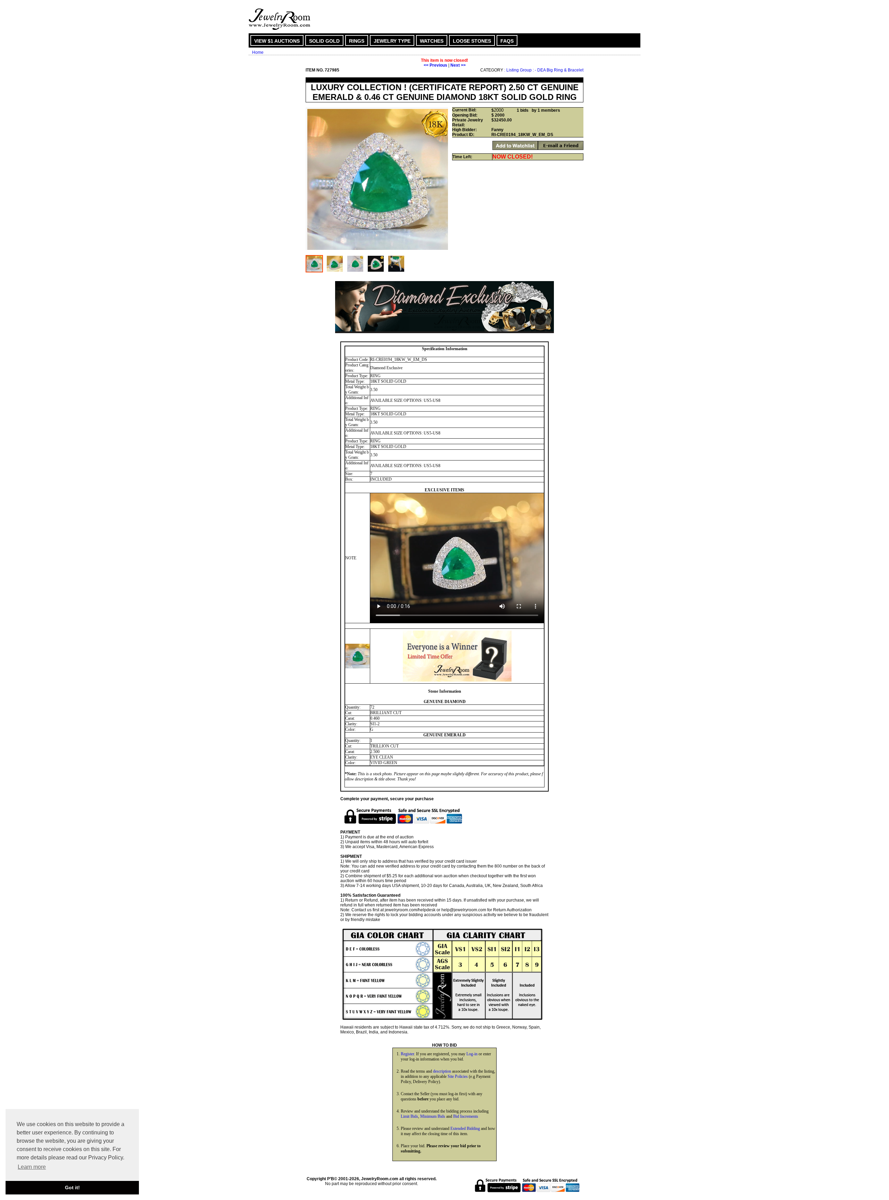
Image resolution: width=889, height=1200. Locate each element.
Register (407, 1053)
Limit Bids (409, 1116)
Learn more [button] (32, 1167)
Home (258, 52)
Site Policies (458, 1076)
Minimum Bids (432, 1116)
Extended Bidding (465, 1128)
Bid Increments (465, 1116)
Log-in (471, 1053)
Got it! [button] (72, 1187)
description (442, 1071)
